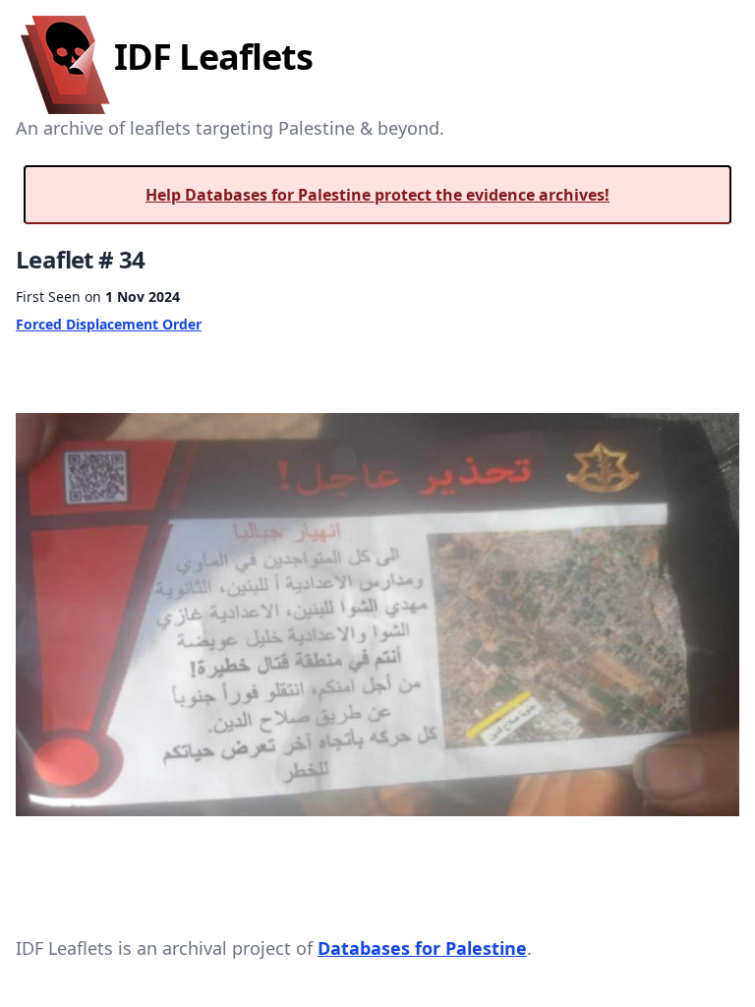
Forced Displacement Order (109, 324)
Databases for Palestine (422, 948)
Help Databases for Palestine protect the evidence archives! (377, 195)
